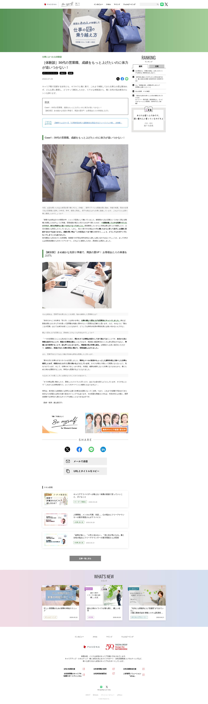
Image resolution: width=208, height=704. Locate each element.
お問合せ (119, 695)
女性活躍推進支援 (129, 669)
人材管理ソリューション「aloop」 (132, 674)
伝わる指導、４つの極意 (142, 91)
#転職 (70, 73)
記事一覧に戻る (85, 558)
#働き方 (63, 73)
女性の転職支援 (69, 669)
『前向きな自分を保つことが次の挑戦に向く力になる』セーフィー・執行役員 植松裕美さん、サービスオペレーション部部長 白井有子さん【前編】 (149, 99)
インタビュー (79, 637)
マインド (109, 637)
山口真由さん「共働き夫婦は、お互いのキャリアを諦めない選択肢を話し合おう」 (149, 72)
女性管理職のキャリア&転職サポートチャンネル (73, 674)
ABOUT (88, 695)
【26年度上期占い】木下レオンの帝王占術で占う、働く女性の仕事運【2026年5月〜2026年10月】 (149, 79)
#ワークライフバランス (50, 73)
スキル (95, 637)
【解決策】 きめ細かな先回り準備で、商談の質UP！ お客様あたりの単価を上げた (77, 110)
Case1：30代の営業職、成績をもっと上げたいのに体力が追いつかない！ (73, 107)
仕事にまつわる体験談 (52, 56)
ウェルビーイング (127, 637)
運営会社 (95, 695)
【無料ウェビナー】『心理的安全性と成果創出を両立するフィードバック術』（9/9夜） (88, 122)
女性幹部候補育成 (99, 673)
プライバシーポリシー (108, 695)
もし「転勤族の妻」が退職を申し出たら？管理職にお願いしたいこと (147, 86)
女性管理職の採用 (99, 669)
